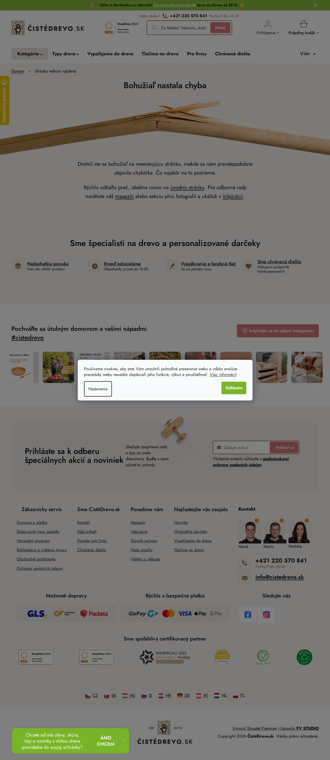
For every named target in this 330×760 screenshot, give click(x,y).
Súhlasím (233, 388)
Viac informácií (223, 375)
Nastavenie (97, 389)
